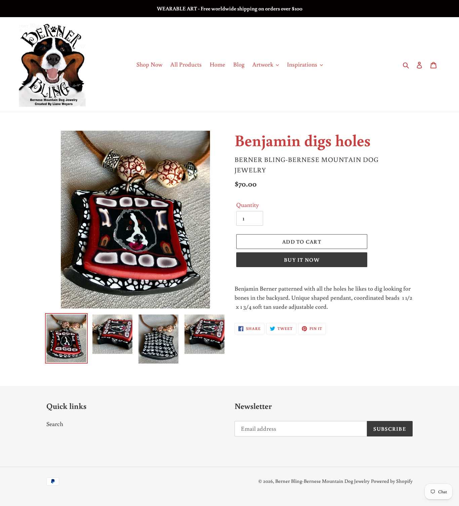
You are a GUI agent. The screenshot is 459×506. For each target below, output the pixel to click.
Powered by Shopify (392, 481)
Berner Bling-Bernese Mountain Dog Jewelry (322, 481)
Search (54, 424)
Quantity (247, 205)
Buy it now (302, 259)
